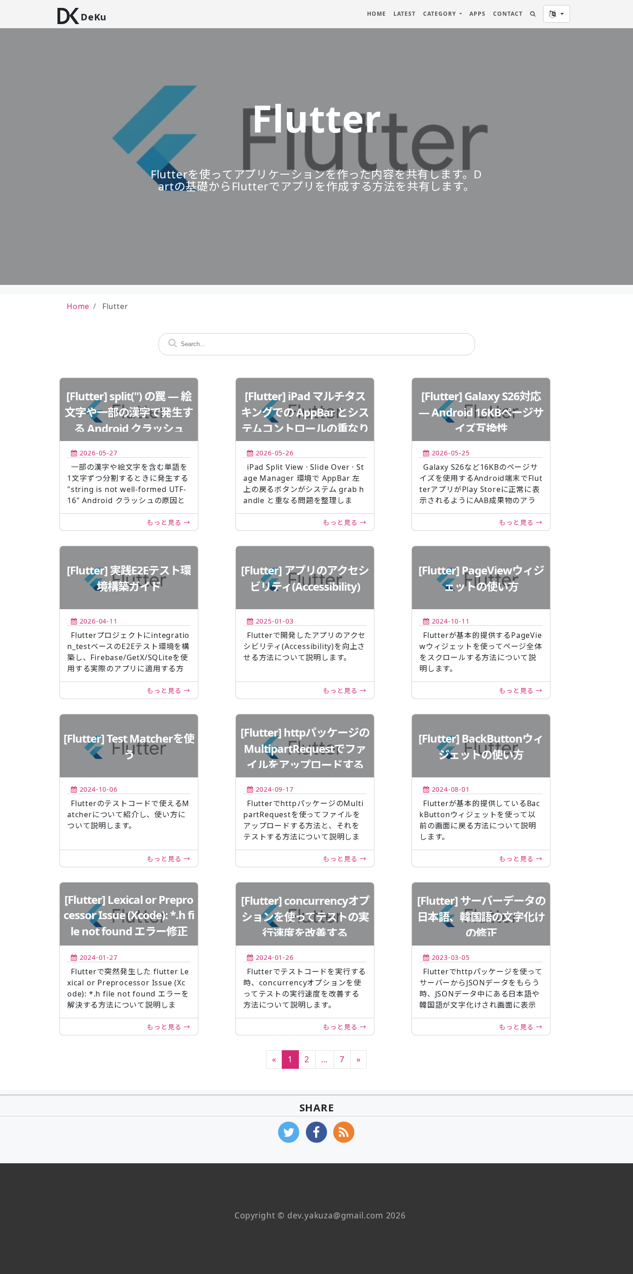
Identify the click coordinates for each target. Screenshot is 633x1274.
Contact (508, 14)
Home (376, 14)
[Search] (532, 14)
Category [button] (440, 14)
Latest (404, 14)
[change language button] (556, 14)
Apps (477, 14)
